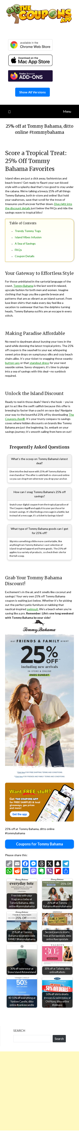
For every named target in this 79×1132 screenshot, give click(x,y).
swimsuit (32, 609)
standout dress (39, 363)
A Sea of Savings (25, 243)
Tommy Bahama (23, 285)
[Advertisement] (39, 1091)
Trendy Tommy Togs (28, 231)
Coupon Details (24, 256)
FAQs (18, 249)
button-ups (12, 363)
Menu (67, 111)
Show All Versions (32, 92)
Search (19, 1030)
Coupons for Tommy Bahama (39, 844)
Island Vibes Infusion (28, 237)
